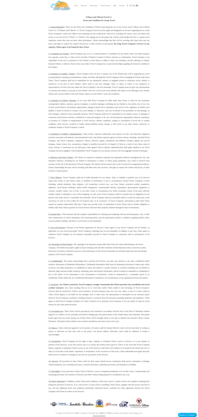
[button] (83, 5)
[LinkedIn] (134, 5)
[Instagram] (130, 5)
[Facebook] (127, 5)
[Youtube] (137, 5)
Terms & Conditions (99, 416)
